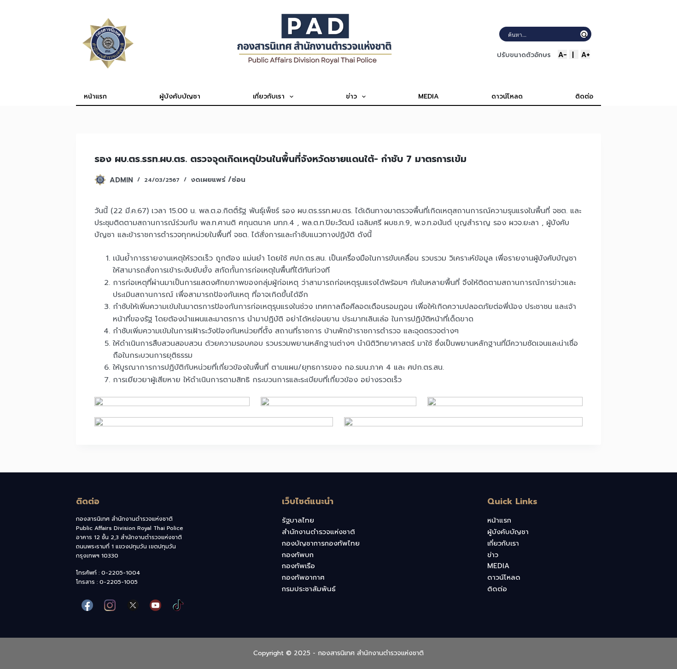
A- (562, 54)
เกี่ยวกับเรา (269, 96)
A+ (585, 54)
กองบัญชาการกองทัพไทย (321, 543)
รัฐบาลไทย (298, 520)
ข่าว (351, 96)
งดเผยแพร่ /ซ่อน (218, 180)
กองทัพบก (298, 555)
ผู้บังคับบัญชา (179, 96)
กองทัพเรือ (298, 566)
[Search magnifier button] (584, 34)
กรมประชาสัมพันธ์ (309, 589)
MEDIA (428, 96)
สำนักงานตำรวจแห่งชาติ (318, 532)
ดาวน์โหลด (507, 96)
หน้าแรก (95, 96)
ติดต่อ (584, 96)
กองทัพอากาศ (303, 577)
